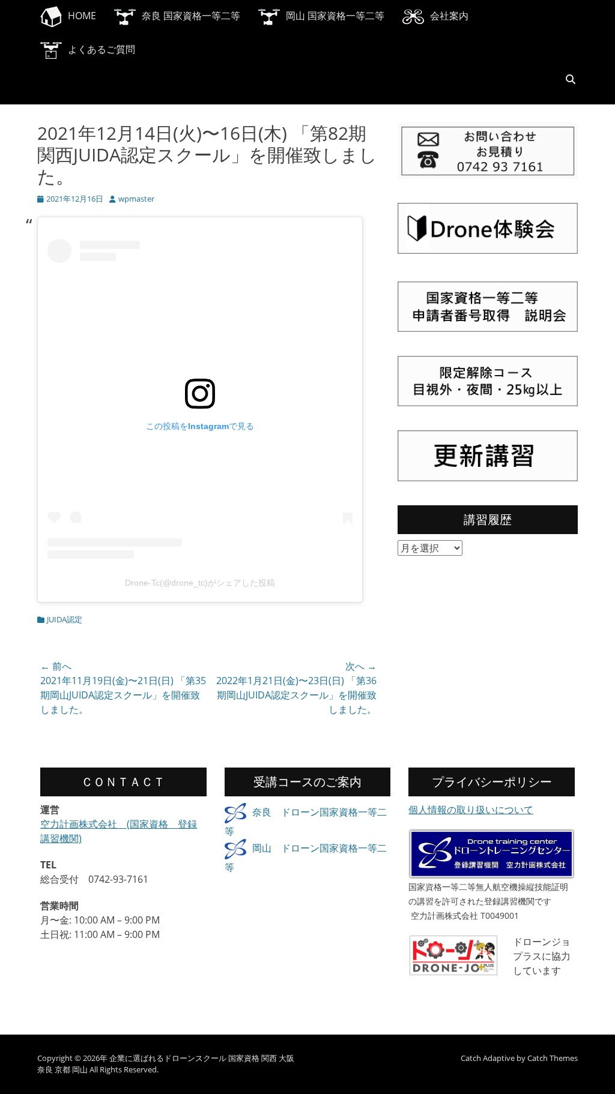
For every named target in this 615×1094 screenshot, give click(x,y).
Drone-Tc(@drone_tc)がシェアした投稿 (200, 583)
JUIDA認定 (64, 619)
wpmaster (136, 198)
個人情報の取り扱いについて (470, 809)
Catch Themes (552, 1058)
